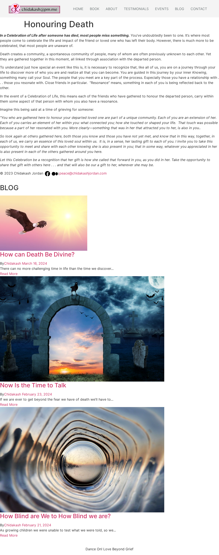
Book (94, 9)
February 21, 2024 (36, 525)
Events (162, 9)
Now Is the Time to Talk (33, 385)
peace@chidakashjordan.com (83, 173)
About (111, 9)
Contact (199, 9)
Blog (179, 9)
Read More (9, 274)
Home (78, 9)
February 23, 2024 (37, 394)
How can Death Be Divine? (37, 254)
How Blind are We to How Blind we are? (55, 516)
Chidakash (12, 263)
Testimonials (136, 9)
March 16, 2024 (34, 263)
